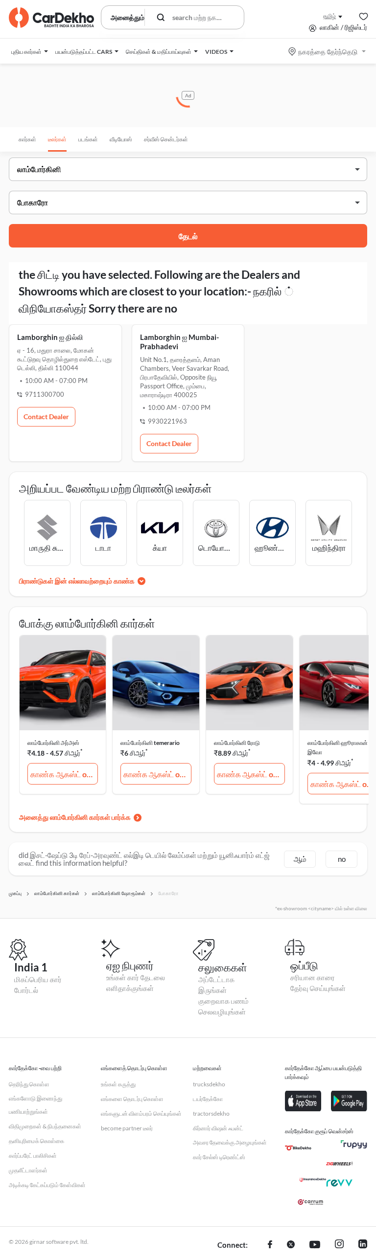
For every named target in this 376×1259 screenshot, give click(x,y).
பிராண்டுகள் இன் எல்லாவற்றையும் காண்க (77, 581)
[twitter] (291, 1245)
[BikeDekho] (298, 1148)
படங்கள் (88, 139)
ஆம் (300, 858)
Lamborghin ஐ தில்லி (50, 337)
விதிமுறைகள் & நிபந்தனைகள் (45, 1126)
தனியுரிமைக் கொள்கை (36, 1141)
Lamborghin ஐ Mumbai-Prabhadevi (179, 342)
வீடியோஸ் (121, 139)
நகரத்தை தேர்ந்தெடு (327, 51)
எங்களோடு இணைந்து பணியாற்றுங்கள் (35, 1105)
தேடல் (188, 236)
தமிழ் (329, 16)
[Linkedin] (362, 1245)
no (342, 858)
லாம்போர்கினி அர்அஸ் (53, 742)
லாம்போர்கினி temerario (150, 742)
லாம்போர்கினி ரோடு (237, 742)
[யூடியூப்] (314, 1245)
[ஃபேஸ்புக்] (270, 1245)
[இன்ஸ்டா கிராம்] (339, 1245)
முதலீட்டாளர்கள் (28, 1170)
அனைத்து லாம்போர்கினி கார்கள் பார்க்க (75, 817)
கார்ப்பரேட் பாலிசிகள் (33, 1155)
